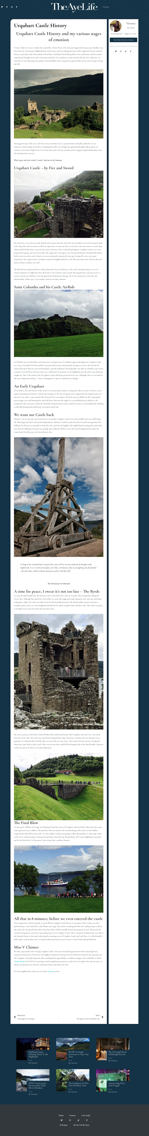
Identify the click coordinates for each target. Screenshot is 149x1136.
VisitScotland (19, 961)
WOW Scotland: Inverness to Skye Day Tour (79, 1054)
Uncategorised (116, 33)
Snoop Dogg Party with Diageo (116, 1084)
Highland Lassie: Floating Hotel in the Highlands (38, 1054)
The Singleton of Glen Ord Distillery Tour (78, 1084)
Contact (106, 7)
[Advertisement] (58, 995)
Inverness (51, 971)
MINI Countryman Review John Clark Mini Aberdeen (37, 1085)
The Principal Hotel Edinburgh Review (117, 1053)
